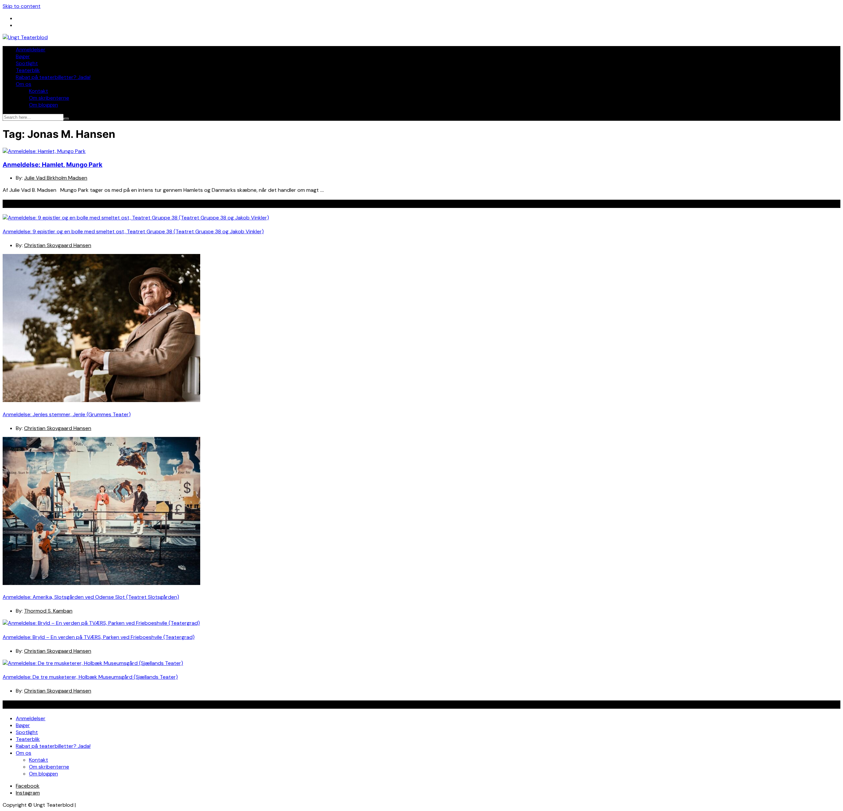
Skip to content (22, 6)
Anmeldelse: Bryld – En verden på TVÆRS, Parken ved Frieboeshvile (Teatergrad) (99, 637)
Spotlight (27, 63)
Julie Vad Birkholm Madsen (55, 177)
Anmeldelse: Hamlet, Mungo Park (52, 164)
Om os (23, 84)
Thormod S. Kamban (48, 610)
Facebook (28, 785)
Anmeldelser (30, 49)
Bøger (23, 56)
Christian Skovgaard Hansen (57, 245)
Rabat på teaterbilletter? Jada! (53, 77)
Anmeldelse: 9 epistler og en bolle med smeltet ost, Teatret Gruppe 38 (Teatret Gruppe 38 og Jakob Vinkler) (133, 231)
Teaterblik (28, 70)
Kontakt (38, 91)
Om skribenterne (49, 97)
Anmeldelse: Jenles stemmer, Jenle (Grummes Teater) (67, 414)
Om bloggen (43, 104)
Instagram (28, 792)
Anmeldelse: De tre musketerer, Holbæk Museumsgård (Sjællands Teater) (90, 676)
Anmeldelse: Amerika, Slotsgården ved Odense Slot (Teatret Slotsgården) (91, 597)
